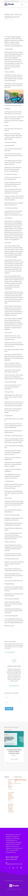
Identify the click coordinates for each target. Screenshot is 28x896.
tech (15, 781)
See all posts (9, 729)
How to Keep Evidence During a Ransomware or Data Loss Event (11, 796)
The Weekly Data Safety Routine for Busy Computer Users (14, 751)
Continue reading (14, 759)
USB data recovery (17, 783)
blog (11, 19)
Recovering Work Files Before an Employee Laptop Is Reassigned (11, 808)
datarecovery (20, 780)
